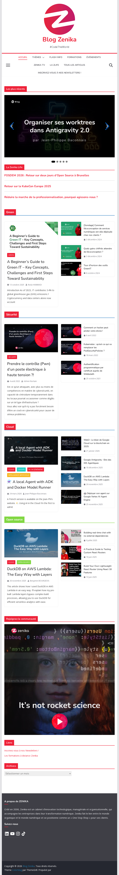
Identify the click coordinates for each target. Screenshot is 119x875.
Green (11, 255)
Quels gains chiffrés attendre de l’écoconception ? (98, 250)
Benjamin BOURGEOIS (39, 580)
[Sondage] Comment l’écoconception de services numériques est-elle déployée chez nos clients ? (98, 230)
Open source (24, 562)
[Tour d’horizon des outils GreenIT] (71, 269)
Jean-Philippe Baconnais (35, 493)
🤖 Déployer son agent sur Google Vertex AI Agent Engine (97, 496)
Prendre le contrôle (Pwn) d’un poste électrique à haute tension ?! (28, 369)
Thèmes (36, 57)
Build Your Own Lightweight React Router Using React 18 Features (98, 569)
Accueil (22, 57)
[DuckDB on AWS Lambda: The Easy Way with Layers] (71, 480)
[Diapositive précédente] (11, 126)
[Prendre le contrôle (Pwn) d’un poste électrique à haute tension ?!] (31, 338)
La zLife (54, 65)
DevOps (21, 469)
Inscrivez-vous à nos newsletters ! (59, 72)
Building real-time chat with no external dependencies (97, 534)
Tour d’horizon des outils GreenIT (96, 267)
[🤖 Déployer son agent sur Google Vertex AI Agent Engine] (71, 499)
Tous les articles (74, 65)
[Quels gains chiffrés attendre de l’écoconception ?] (71, 252)
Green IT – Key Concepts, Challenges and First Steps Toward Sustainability (30, 270)
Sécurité (12, 357)
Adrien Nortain (30, 381)
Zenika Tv (39, 65)
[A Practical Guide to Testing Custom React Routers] (71, 553)
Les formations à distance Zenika (21, 755)
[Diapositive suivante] (107, 126)
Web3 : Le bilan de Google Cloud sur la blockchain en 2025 (96, 443)
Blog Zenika (59, 39)
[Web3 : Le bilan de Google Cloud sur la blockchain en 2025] (71, 445)
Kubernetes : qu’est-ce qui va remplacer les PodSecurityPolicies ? (98, 347)
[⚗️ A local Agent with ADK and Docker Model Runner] (31, 450)
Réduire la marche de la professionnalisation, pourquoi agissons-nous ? (51, 197)
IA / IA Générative (36, 469)
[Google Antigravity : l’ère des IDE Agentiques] (71, 463)
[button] (42, 57)
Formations (74, 57)
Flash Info (55, 57)
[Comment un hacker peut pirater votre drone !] (71, 331)
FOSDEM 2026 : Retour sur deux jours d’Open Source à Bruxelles (46, 175)
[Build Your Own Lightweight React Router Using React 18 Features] (71, 572)
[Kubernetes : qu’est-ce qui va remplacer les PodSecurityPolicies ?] (71, 350)
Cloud (11, 469)
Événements (93, 57)
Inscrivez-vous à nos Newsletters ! (21, 750)
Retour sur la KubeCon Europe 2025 (27, 186)
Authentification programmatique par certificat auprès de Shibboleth (93, 369)
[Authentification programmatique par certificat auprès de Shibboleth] (71, 371)
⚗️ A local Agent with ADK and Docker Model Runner (30, 484)
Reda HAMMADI (35, 284)
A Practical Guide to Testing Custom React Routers (97, 551)
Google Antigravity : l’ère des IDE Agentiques (97, 461)
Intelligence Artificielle (18, 475)
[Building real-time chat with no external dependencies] (71, 536)
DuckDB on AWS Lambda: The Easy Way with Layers (96, 478)
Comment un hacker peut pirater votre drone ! (96, 329)
